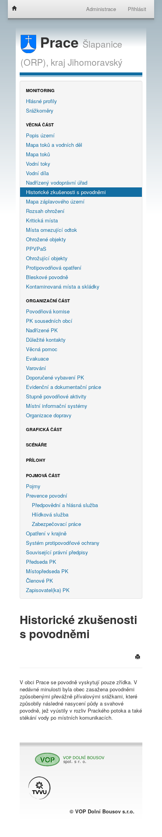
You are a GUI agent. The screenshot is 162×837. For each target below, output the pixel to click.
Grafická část (44, 429)
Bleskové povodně (47, 277)
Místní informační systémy (56, 405)
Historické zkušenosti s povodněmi (66, 192)
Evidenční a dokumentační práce (63, 387)
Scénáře (36, 445)
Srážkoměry (39, 110)
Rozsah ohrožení (45, 211)
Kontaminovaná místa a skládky (62, 286)
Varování (36, 368)
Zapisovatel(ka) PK (48, 590)
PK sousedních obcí (49, 320)
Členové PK (39, 580)
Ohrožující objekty (47, 258)
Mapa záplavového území (55, 201)
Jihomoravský (95, 62)
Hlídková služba (50, 514)
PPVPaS (36, 248)
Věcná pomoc (41, 349)
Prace (59, 42)
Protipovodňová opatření (53, 267)
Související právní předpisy (57, 552)
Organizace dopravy (49, 415)
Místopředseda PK (47, 571)
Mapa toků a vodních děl (54, 144)
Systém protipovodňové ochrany (62, 542)
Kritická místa (42, 220)
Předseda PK (41, 561)
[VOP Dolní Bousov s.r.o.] (67, 756)
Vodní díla (37, 173)
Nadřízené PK (42, 330)
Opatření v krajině (46, 533)
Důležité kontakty (46, 339)
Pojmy (33, 486)
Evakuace (37, 358)
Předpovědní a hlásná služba (65, 505)
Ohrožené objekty (46, 239)
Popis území (40, 135)
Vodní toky (38, 163)
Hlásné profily (41, 101)
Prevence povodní (46, 495)
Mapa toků (38, 154)
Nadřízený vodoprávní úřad (56, 182)
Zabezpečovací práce (56, 524)
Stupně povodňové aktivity (56, 396)
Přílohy (35, 460)
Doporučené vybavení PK (55, 377)
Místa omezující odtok (51, 229)
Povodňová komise (48, 311)
